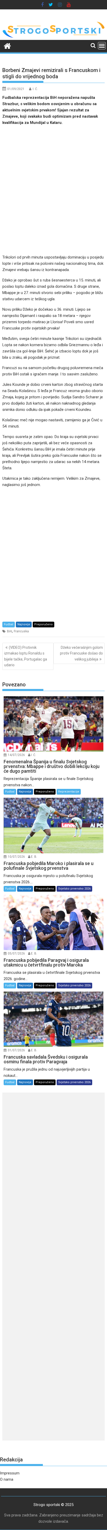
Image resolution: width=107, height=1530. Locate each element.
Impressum (9, 1473)
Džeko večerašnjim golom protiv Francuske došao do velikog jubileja (81, 653)
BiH (9, 631)
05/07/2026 (16, 953)
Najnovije (23, 624)
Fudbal (8, 624)
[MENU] (102, 45)
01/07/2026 (16, 1050)
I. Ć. (35, 89)
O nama (6, 1479)
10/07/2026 (16, 857)
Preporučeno (43, 624)
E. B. (34, 857)
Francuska (21, 631)
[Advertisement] (53, 190)
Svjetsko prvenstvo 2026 (74, 888)
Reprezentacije (68, 791)
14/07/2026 (16, 755)
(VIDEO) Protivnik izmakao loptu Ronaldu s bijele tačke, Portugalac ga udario (25, 656)
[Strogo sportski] (53, 36)
